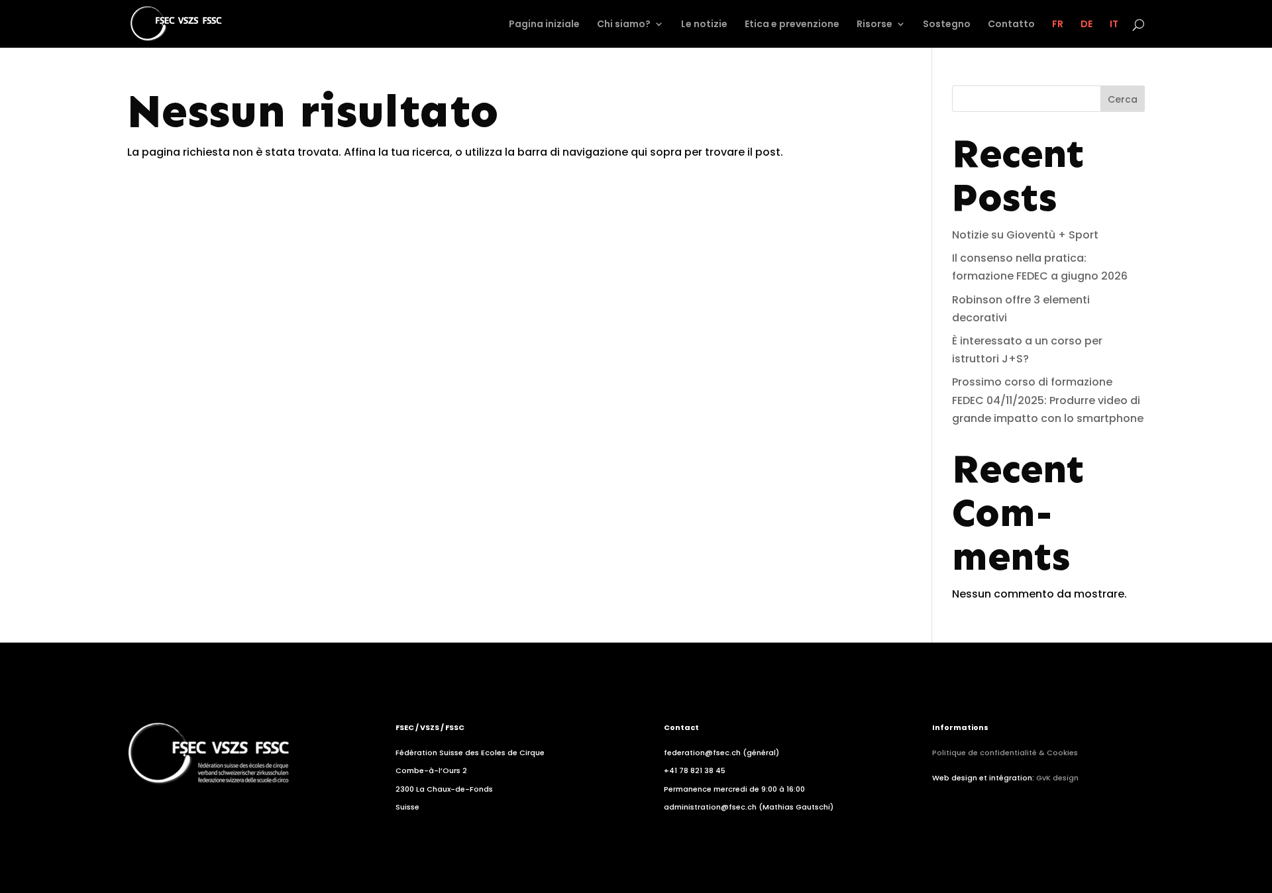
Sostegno (947, 24)
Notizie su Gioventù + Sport (1025, 234)
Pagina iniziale (544, 24)
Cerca (1123, 99)
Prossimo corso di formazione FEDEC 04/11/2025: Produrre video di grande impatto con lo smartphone (1047, 399)
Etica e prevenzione (792, 24)
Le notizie (704, 24)
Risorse (874, 24)
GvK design (1057, 777)
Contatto (1011, 24)
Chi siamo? (624, 24)
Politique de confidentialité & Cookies (1005, 752)
